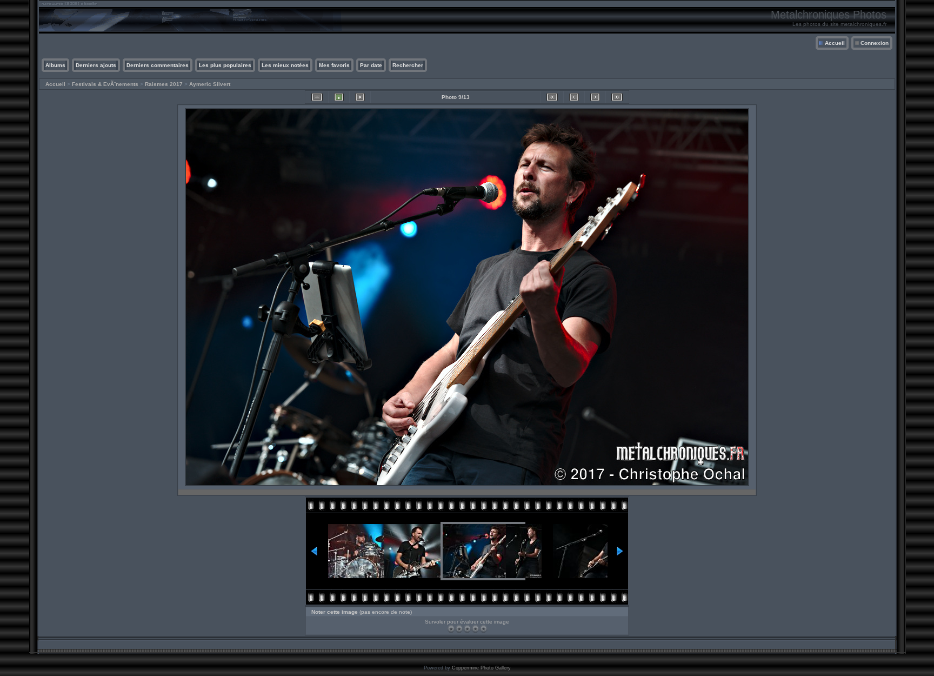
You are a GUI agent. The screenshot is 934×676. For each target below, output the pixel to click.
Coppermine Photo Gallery (481, 668)
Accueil (835, 43)
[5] (483, 629)
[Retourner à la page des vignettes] (317, 97)
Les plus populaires (225, 65)
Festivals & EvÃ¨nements (105, 84)
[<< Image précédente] (574, 97)
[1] (451, 629)
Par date (371, 65)
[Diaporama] (360, 97)
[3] (467, 629)
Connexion (874, 43)
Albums (55, 65)
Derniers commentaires (157, 65)
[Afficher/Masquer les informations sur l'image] (339, 97)
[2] (459, 629)
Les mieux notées (285, 65)
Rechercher (407, 65)
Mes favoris (334, 65)
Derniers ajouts (96, 65)
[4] (475, 629)
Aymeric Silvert (209, 84)
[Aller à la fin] (617, 97)
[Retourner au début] (552, 97)
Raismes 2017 (164, 84)
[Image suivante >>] (595, 97)
